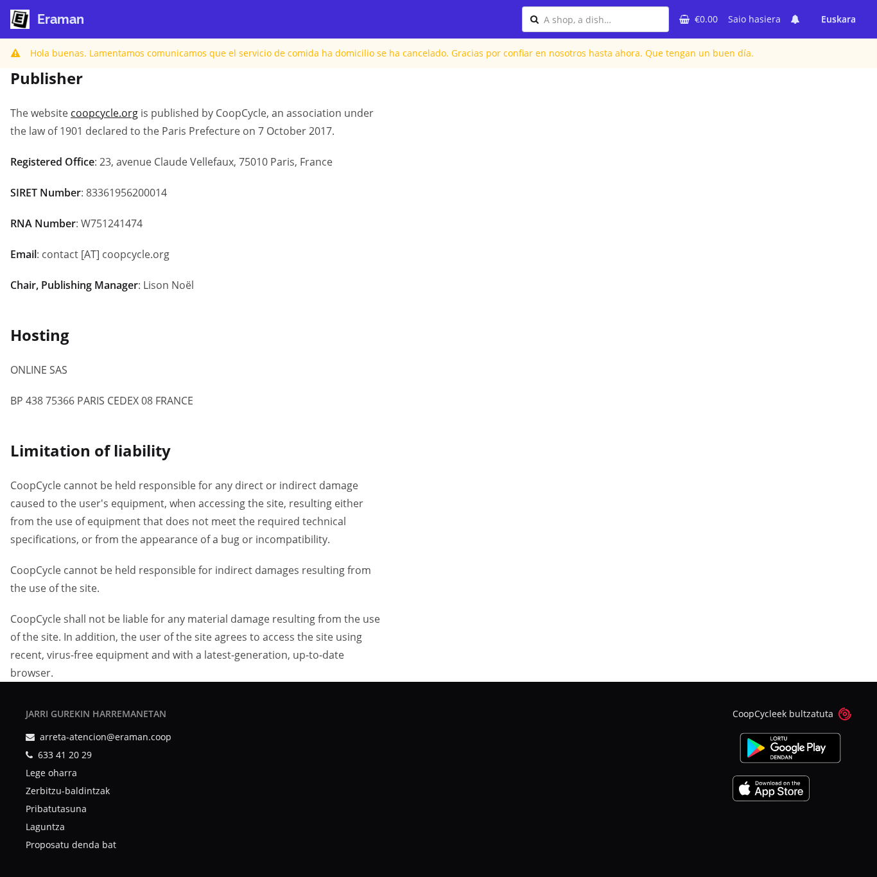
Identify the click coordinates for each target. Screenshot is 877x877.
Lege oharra (51, 773)
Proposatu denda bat (71, 844)
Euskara (838, 19)
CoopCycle (755, 714)
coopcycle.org (104, 113)
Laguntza (45, 827)
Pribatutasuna (56, 809)
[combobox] (602, 19)
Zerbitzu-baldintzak (68, 791)
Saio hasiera (754, 19)
